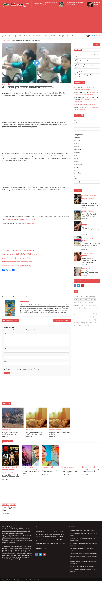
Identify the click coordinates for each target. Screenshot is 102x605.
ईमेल (5, 355)
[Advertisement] (51, 21)
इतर (76, 129)
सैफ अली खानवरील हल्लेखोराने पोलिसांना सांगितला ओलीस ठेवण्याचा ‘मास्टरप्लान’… (30, 471)
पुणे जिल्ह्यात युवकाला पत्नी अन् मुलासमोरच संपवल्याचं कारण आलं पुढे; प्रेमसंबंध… (86, 61)
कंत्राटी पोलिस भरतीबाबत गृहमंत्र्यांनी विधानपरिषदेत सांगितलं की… (90, 471)
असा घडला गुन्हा (78, 120)
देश (9, 36)
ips (86, 305)
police (87, 314)
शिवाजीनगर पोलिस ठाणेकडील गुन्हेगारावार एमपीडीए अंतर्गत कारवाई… (9, 509)
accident (76, 296)
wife (32, 297)
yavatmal (87, 325)
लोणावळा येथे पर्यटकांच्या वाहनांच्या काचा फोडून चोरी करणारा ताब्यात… (63, 320)
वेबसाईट (5, 361)
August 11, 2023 (30, 223)
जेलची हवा (4, 205)
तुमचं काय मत (78, 149)
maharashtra (88, 308)
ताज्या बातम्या (5, 430)
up (86, 323)
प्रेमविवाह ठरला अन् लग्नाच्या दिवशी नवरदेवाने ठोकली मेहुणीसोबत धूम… (19, 254)
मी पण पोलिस (78, 173)
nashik (87, 311)
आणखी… (68, 36)
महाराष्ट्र (2, 235)
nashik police (95, 311)
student (93, 320)
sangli (75, 320)
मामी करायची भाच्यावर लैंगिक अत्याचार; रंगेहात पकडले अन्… (59, 433)
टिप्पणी (5, 333)
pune (75, 317)
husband (20, 297)
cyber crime (92, 299)
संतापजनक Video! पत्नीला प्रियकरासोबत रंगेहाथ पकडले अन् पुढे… (18, 250)
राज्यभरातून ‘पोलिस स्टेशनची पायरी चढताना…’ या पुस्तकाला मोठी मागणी (89, 205)
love (24, 297)
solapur (81, 320)
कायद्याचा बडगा (5, 161)
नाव (5, 349)
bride (75, 299)
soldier (87, 320)
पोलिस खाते (3, 163)
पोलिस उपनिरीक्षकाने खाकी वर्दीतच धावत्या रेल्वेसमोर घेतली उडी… (71, 3)
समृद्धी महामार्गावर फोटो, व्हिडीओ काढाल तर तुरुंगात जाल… (11, 320)
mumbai (96, 308)
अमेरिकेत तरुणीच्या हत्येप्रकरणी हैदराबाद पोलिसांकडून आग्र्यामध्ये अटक (83, 553)
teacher (82, 323)
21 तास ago (93, 6)
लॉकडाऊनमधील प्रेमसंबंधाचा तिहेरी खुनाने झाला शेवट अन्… (16, 266)
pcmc (82, 314)
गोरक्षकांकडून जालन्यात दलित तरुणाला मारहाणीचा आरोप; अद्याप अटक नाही (83, 557)
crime (16, 297)
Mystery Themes (38, 580)
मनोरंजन (53, 36)
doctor (76, 302)
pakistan (76, 314)
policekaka (93, 314)
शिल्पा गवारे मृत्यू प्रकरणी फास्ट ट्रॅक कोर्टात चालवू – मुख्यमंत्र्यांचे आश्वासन (85, 76)
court (80, 299)
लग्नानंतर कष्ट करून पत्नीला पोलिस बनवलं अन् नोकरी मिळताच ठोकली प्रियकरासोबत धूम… (83, 562)
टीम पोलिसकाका (14, 90)
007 (76, 104)
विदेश (19, 36)
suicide (76, 323)
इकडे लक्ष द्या (4, 220)
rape (95, 317)
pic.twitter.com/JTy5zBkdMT (27, 219)
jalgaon (94, 305)
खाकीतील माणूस (37, 36)
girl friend (91, 302)
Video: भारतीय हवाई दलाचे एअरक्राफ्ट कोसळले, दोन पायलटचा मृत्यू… (11, 433)
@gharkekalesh (12, 219)
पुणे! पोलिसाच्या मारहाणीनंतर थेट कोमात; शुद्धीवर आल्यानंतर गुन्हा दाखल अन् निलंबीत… (86, 66)
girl (85, 302)
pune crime (81, 317)
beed (82, 296)
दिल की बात (4, 84)
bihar (87, 296)
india (82, 305)
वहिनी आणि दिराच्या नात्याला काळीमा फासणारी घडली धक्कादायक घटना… (34, 433)
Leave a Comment (8, 297)
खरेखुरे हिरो (77, 138)
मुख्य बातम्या (77, 176)
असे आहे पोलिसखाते (79, 123)
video (26, 297)
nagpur (82, 311)
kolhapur (76, 308)
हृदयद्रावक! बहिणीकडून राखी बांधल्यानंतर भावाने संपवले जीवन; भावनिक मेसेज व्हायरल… (85, 71)
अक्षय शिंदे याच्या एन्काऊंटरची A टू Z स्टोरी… (88, 104)
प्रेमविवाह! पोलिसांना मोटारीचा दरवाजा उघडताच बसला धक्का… (17, 262)
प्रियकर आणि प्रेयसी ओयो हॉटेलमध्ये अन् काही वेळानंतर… (16, 258)
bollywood (92, 296)
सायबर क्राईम (27, 36)
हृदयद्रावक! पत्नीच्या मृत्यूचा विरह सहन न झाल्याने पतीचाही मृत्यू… (50, 471)
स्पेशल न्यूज (3, 166)
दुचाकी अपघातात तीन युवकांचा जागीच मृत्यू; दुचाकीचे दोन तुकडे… (70, 471)
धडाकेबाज (46, 36)
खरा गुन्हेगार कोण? (79, 135)
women (80, 325)
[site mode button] (88, 36)
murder (76, 311)
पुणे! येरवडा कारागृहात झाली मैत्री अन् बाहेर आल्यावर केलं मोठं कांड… (83, 566)
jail (90, 305)
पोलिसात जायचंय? (78, 164)
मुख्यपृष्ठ (4, 36)
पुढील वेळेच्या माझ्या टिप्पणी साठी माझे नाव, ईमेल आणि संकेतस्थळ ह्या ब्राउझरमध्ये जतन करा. (21, 369)
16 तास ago (64, 6)
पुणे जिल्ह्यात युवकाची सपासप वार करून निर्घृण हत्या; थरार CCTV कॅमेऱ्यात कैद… (82, 570)
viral (29, 297)
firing (81, 302)
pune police (89, 317)
